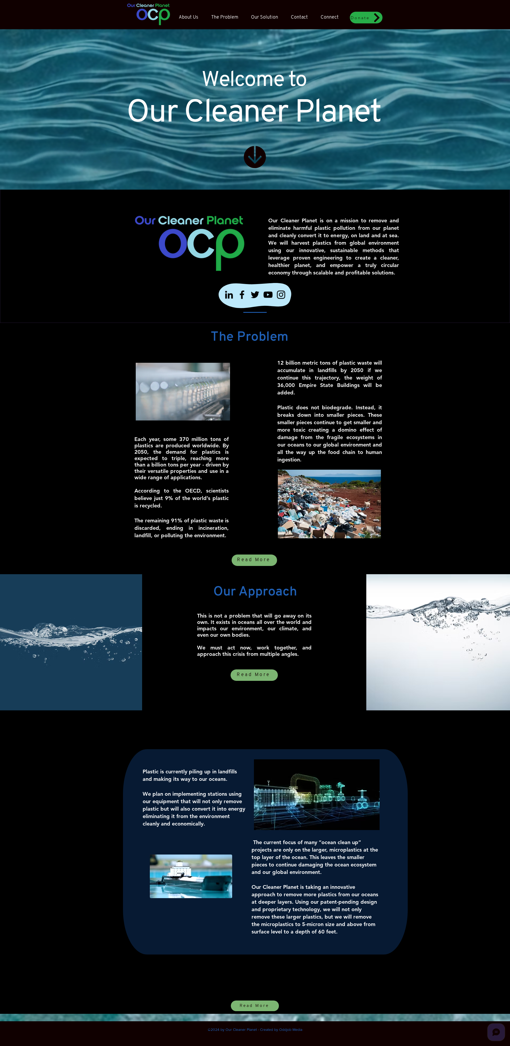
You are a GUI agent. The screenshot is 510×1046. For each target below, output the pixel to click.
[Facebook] (242, 294)
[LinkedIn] (229, 294)
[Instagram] (281, 294)
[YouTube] (268, 294)
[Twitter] (255, 294)
